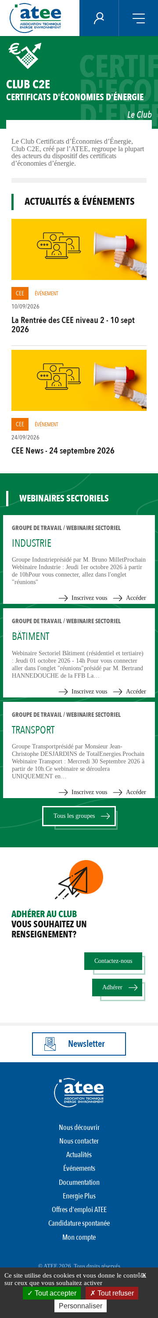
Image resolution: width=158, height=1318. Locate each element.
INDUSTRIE (31, 543)
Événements (79, 1168)
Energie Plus (79, 1196)
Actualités (79, 1155)
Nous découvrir (79, 1127)
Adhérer (112, 987)
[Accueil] (38, 18)
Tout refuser (115, 1293)
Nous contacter (79, 1141)
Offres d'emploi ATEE (79, 1210)
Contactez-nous (113, 961)
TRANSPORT (33, 730)
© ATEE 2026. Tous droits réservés (79, 1266)
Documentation (79, 1182)
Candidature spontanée (79, 1223)
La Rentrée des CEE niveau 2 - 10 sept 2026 (73, 324)
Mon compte (79, 1237)
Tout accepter (54, 1293)
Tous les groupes (74, 816)
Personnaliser (80, 1306)
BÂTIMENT (30, 636)
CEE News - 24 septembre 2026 (63, 451)
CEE (20, 293)
